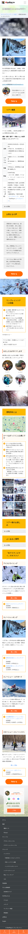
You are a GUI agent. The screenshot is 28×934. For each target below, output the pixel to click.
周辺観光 (6, 912)
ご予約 (14, 810)
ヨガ (5, 879)
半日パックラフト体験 (10, 862)
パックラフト (7, 853)
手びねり (6, 832)
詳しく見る (14, 598)
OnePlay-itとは (6, 896)
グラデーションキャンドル (10, 845)
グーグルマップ (13, 196)
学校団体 (4, 883)
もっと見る (7, 206)
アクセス (6, 900)
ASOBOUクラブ (8, 891)
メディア (6, 904)
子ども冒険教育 (6, 887)
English (4, 921)
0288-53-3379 (14, 803)
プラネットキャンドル (9, 841)
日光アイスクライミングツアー (14, 604)
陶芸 (3, 824)
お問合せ (4, 917)
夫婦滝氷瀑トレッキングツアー (14, 666)
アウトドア (5, 849)
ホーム (4, 820)
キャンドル (5, 836)
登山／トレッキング (8, 874)
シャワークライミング (9, 870)
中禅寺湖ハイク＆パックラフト (12, 858)
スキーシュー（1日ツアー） (14, 770)
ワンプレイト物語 (8, 908)
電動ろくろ (6, 828)
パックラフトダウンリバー (11, 866)
